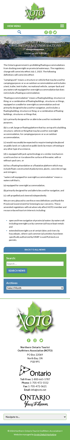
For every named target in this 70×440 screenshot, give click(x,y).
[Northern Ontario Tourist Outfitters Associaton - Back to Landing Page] (35, 11)
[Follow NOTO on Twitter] (55, 32)
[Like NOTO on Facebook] (46, 32)
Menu (17, 26)
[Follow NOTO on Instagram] (50, 32)
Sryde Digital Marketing (45, 434)
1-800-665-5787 (41, 379)
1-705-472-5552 (39, 382)
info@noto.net (38, 389)
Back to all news (35, 249)
